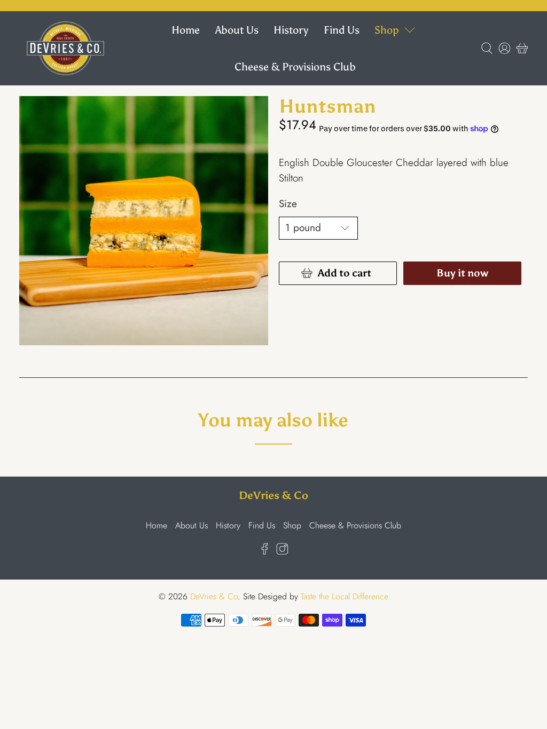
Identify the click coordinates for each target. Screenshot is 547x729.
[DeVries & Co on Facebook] (265, 551)
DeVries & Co (214, 596)
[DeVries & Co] (65, 48)
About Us (237, 29)
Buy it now (462, 273)
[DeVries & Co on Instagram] (282, 551)
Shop (386, 29)
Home (185, 29)
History (291, 29)
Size (288, 203)
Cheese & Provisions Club (295, 66)
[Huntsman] (143, 220)
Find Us (342, 29)
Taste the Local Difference (344, 596)
